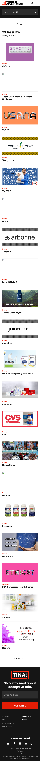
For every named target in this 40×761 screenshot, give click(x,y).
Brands (4, 63)
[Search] (32, 3)
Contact (20, 753)
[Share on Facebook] (14, 743)
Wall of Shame (7, 727)
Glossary (5, 716)
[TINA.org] (20, 674)
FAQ (3, 720)
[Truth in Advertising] (12, 3)
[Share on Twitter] (8, 743)
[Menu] (36, 3)
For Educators (8, 723)
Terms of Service (21, 758)
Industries (5, 584)
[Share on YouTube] (26, 743)
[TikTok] (31, 743)
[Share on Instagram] (20, 743)
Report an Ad (27, 716)
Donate (25, 720)
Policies (20, 751)
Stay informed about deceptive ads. (20, 685)
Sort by (5, 36)
